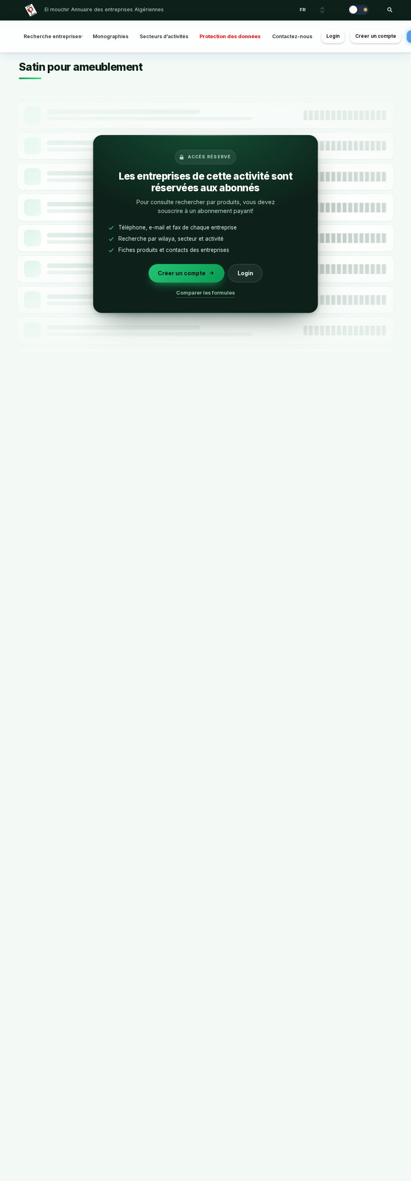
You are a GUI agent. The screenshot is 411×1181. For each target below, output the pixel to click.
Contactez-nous (292, 36)
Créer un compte (376, 36)
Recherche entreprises (52, 36)
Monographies (110, 36)
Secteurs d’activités (164, 36)
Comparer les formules (205, 293)
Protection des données (229, 36)
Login (333, 36)
